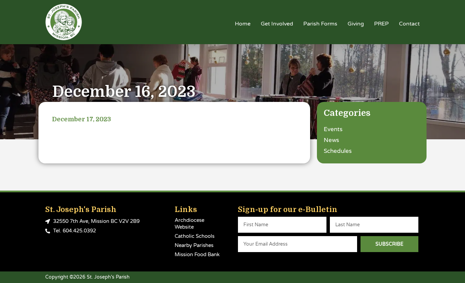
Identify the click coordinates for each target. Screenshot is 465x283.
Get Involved (277, 23)
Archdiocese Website (189, 223)
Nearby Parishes (194, 245)
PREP (381, 23)
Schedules (338, 151)
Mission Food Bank (197, 254)
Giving (356, 23)
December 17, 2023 (81, 119)
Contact (409, 23)
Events (333, 129)
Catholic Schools (194, 236)
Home (243, 23)
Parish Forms (320, 23)
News (331, 140)
